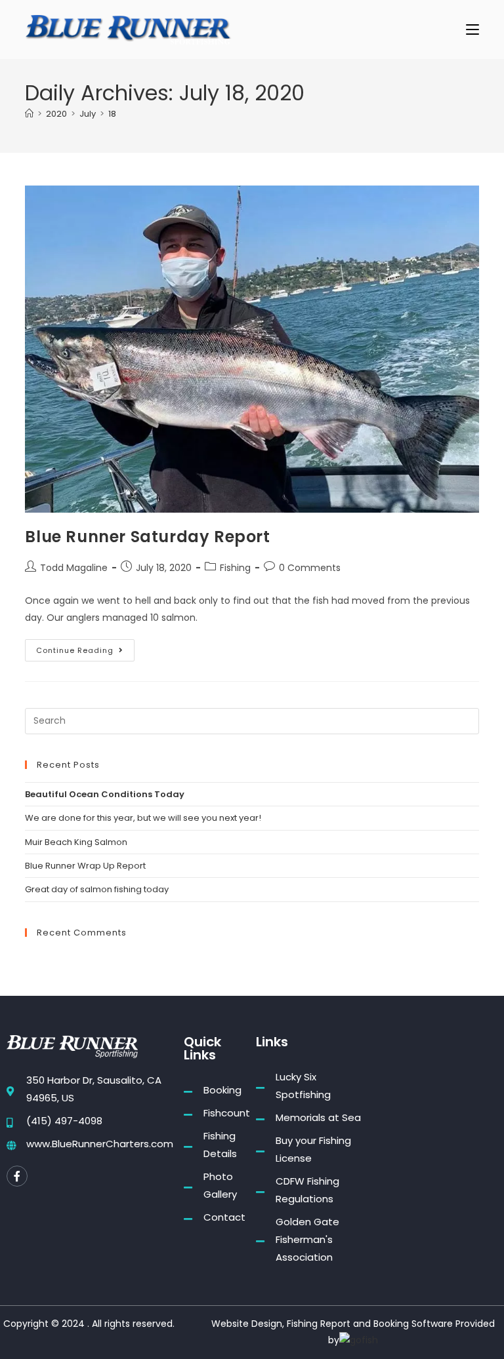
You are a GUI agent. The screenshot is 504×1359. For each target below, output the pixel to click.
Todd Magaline (74, 567)
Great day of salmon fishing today (97, 889)
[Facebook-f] (17, 1176)
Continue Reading (85, 647)
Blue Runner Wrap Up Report (85, 865)
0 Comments (310, 567)
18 (112, 114)
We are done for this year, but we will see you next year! (143, 818)
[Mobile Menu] (472, 29)
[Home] (29, 114)
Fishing (235, 567)
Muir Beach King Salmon (76, 842)
